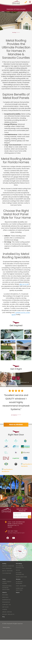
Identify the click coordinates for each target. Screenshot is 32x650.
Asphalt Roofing (8, 566)
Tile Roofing (6, 573)
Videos (4, 609)
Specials (5, 597)
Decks (18, 570)
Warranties (6, 599)
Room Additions (21, 577)
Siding (4, 579)
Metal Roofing (7, 570)
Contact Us (6, 604)
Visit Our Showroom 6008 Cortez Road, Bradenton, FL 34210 (16, 524)
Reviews (5, 594)
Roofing (4, 563)
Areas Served (7, 612)
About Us (4, 592)
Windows (18, 579)
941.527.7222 (13, 531)
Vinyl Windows (21, 585)
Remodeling (19, 563)
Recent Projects (8, 614)
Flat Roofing (7, 568)
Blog (3, 616)
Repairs (18, 592)
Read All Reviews (16, 425)
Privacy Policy (6, 627)
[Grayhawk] (16, 2)
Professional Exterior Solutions (7, 587)
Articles (5, 607)
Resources (6, 602)
